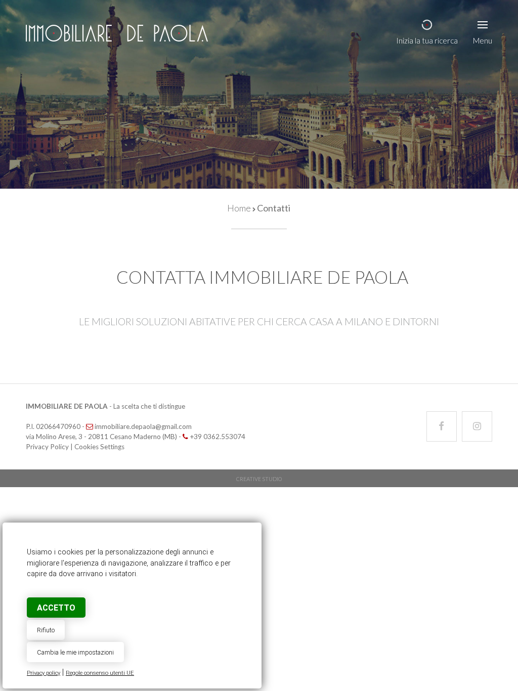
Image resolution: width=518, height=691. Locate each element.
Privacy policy (43, 673)
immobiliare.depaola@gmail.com (143, 426)
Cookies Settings (99, 447)
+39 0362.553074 (217, 437)
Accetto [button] (56, 608)
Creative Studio (259, 479)
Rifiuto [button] (46, 630)
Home (239, 207)
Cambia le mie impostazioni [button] (75, 652)
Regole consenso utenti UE (100, 673)
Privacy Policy (47, 447)
